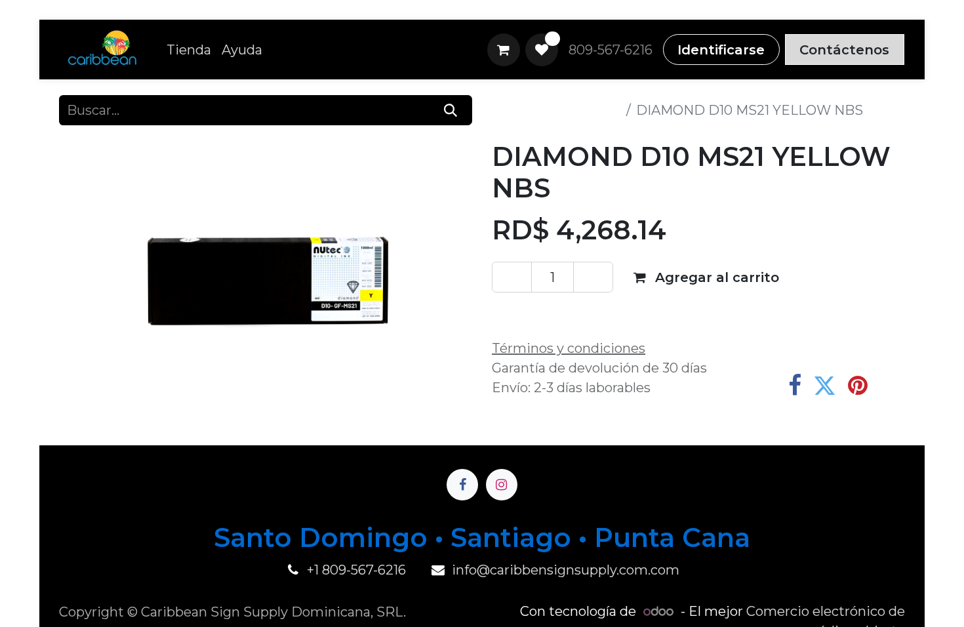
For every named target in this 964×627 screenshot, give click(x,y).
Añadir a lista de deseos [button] (586, 313)
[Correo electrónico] (890, 385)
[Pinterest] (858, 385)
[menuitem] (188, 50)
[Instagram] (501, 484)
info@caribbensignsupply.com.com (565, 570)
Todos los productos (556, 110)
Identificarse (721, 50)
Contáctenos (844, 50)
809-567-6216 (611, 50)
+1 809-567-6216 (356, 570)
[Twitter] (824, 385)
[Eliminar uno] (512, 277)
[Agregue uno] (593, 277)
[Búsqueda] (451, 110)
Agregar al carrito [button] (715, 277)
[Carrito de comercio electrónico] (503, 49)
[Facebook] (794, 385)
